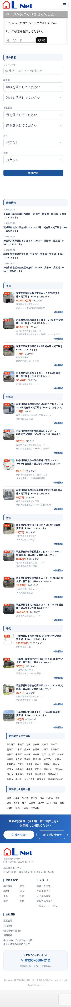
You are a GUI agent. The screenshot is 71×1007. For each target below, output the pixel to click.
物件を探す (21, 834)
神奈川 (6, 891)
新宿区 (36, 744)
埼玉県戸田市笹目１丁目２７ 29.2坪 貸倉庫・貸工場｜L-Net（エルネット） (33, 242)
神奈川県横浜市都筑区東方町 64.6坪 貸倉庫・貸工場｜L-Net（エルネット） (33, 269)
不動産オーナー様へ (47, 906)
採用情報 (7, 925)
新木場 (34, 797)
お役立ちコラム (45, 901)
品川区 (27, 749)
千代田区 (11, 744)
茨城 (22, 901)
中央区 (21, 744)
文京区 (45, 744)
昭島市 (47, 764)
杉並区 (27, 754)
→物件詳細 (58, 312)
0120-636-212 (37, 960)
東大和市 (20, 774)
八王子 (16, 797)
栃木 (22, 896)
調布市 (56, 764)
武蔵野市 (11, 764)
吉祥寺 (32, 802)
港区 (28, 744)
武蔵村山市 (53, 774)
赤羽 (24, 802)
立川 (49, 802)
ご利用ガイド (43, 891)
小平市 (29, 769)
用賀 (42, 797)
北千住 (50, 797)
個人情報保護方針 (12, 930)
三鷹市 (21, 764)
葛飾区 (27, 759)
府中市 (38, 764)
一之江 (25, 807)
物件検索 (7, 886)
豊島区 (36, 754)
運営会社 (7, 920)
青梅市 (29, 764)
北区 (44, 754)
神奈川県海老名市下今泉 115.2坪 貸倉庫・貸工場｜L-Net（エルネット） (33, 256)
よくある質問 (43, 896)
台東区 (54, 744)
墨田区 (10, 749)
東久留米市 (40, 774)
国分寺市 (59, 769)
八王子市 (48, 759)
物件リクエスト (45, 886)
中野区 (19, 754)
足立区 (19, 759)
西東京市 (41, 779)
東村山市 (48, 769)
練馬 (9, 802)
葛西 (57, 797)
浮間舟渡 (35, 807)
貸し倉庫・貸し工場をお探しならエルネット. (43, 980)
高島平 (16, 802)
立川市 (58, 759)
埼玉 (22, 891)
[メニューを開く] (65, 4)
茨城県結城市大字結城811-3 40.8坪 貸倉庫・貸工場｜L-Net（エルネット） (35, 229)
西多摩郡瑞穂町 (55, 779)
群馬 (5, 901)
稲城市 (19, 779)
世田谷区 (55, 749)
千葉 (5, 896)
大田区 (45, 749)
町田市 (10, 769)
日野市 (38, 769)
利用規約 (7, 935)
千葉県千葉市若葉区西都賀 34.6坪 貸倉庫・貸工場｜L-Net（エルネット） (34, 215)
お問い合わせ (54, 834)
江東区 (19, 749)
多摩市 (10, 779)
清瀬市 (29, 774)
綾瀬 (9, 797)
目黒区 (36, 749)
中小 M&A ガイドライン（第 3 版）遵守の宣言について (17, 942)
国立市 (10, 774)
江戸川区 (37, 759)
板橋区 (60, 754)
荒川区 (52, 754)
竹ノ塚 (25, 797)
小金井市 (20, 769)
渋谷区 (10, 754)
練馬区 (10, 759)
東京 (22, 886)
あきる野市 (29, 779)
